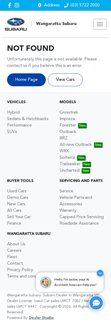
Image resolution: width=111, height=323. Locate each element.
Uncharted (69, 170)
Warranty (68, 211)
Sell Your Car (19, 217)
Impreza (67, 119)
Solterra (67, 158)
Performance (19, 125)
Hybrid (13, 112)
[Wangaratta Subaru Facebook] (10, 5)
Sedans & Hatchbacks (27, 119)
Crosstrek (69, 112)
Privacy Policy (20, 270)
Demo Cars (17, 198)
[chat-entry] (96, 303)
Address (52, 5)
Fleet (12, 257)
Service (66, 191)
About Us (16, 244)
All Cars (14, 211)
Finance (14, 223)
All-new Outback (76, 145)
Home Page (26, 80)
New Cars (16, 204)
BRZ (64, 138)
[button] (100, 24)
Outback (68, 132)
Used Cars (16, 191)
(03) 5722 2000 (85, 5)
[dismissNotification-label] (100, 273)
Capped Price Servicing (82, 217)
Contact (15, 263)
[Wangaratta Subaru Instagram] (18, 5)
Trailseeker (70, 164)
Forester (68, 125)
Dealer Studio (41, 318)
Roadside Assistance (79, 223)
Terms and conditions (27, 276)
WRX (64, 151)
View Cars (65, 80)
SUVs (12, 132)
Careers (14, 251)
